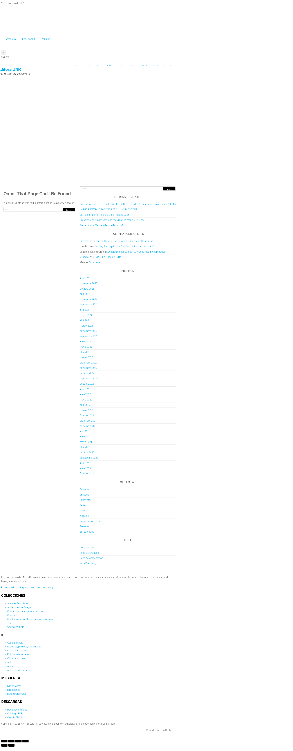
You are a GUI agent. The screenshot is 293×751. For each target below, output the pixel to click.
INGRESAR (6, 45)
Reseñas (84, 526)
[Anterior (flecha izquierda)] (4, 745)
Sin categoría (87, 531)
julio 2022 (85, 389)
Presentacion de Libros (92, 521)
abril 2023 (85, 352)
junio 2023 (85, 341)
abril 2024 (85, 320)
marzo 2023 (86, 357)
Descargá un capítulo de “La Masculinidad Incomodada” (124, 246)
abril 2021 (85, 447)
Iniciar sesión (87, 547)
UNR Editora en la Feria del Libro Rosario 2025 (104, 214)
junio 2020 (85, 468)
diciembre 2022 (88, 362)
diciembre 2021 (88, 420)
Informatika (86, 241)
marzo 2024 (86, 325)
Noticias (84, 515)
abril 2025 (85, 293)
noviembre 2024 (88, 299)
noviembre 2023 (88, 330)
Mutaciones (95, 262)
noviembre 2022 (88, 367)
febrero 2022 (87, 415)
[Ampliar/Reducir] (25, 741)
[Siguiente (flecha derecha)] (11, 745)
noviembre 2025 (88, 283)
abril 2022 (85, 405)
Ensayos (84, 494)
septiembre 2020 (89, 457)
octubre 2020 (87, 452)
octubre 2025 (87, 288)
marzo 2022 (86, 410)
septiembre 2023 (89, 336)
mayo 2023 (86, 346)
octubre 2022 (87, 373)
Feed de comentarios (91, 558)
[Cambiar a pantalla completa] (18, 741)
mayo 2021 (86, 441)
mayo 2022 (86, 399)
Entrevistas (86, 500)
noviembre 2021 (88, 426)
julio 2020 (85, 463)
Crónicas (84, 489)
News (83, 510)
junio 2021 (85, 436)
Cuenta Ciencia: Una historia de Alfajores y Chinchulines (125, 241)
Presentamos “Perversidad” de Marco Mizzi (103, 225)
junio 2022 (85, 394)
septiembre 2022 (89, 378)
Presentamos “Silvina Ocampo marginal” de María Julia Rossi (112, 220)
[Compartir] (11, 741)
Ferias (83, 505)
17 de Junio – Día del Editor (107, 257)
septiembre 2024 (89, 304)
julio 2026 (85, 278)
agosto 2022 (87, 383)
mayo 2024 (86, 315)
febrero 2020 (87, 473)
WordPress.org (88, 563)
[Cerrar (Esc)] (4, 741)
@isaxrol (84, 257)
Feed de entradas (89, 552)
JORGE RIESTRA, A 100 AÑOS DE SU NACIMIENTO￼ (108, 209)
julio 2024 (85, 309)
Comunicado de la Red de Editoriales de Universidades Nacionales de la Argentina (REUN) (128, 204)
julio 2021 (85, 431)
